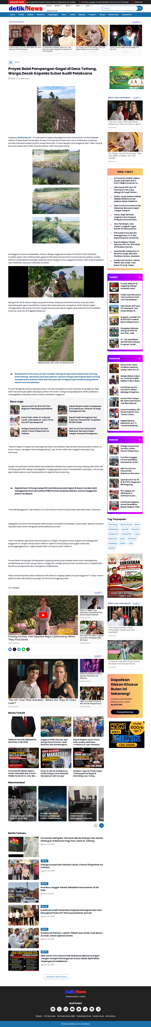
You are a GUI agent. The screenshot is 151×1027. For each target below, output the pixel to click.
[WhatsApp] (23, 649)
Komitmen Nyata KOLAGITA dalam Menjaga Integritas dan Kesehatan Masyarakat (130, 389)
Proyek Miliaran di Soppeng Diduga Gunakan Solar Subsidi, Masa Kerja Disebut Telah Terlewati (130, 286)
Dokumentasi (51, 11)
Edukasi (82, 14)
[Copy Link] (28, 649)
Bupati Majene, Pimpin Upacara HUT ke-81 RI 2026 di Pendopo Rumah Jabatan (127, 244)
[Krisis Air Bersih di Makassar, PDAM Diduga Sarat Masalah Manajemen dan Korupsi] (56, 758)
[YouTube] (72, 1009)
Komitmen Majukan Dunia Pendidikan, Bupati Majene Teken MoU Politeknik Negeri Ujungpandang (131, 504)
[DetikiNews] (75, 992)
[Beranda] (10, 62)
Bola (78, 5)
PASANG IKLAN (98, 1016)
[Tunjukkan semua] (139, 277)
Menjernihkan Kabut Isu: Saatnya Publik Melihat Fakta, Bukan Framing (131, 378)
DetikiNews (71, 1024)
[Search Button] (140, 8)
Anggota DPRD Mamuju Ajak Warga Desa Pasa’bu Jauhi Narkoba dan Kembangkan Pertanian (54, 742)
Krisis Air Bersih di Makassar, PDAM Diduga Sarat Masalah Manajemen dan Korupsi (54, 773)
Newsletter (127, 14)
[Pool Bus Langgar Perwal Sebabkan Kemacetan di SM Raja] (23, 892)
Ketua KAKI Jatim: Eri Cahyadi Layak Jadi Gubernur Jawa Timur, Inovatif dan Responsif (37, 420)
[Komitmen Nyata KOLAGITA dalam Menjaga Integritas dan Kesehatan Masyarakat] (114, 391)
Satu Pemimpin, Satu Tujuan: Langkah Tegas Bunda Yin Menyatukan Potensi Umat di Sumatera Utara (126, 226)
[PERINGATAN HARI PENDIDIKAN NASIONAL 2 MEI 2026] (23, 726)
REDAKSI (39, 1016)
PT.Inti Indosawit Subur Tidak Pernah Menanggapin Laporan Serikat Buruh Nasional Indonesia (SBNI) (81, 816)
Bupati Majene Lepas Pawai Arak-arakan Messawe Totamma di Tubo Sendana (86, 742)
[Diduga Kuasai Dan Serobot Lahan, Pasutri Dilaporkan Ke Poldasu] (15, 432)
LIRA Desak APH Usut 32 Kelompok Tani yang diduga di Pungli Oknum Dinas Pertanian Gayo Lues (127, 190)
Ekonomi (40, 14)
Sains (63, 14)
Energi (102, 14)
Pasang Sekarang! (125, 712)
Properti (92, 14)
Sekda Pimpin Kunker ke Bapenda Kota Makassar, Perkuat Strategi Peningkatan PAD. (85, 408)
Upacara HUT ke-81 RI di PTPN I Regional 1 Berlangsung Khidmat (36, 407)
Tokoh (72, 14)
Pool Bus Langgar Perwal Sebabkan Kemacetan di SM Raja (60, 2)
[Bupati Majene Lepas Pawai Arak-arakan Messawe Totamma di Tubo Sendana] (88, 726)
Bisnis (68, 5)
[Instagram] (65, 1009)
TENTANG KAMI (49, 1016)
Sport (88, 5)
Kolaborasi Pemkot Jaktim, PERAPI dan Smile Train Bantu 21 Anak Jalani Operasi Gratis (72, 934)
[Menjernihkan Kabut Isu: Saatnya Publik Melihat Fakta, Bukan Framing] (114, 379)
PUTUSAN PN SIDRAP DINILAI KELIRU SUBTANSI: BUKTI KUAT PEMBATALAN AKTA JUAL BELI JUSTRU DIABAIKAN (22, 773)
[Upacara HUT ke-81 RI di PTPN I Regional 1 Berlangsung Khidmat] (15, 409)
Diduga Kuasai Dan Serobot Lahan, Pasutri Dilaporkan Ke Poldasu (35, 431)
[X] (14, 649)
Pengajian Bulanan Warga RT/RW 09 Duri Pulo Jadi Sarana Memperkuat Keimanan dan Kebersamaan (131, 331)
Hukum (31, 14)
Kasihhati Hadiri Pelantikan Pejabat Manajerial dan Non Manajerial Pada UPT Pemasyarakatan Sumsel (71, 911)
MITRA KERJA (110, 1016)
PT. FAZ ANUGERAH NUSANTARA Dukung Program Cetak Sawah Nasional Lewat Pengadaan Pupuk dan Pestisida (130, 342)
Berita (57, 5)
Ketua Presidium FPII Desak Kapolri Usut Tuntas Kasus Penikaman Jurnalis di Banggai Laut (130, 412)
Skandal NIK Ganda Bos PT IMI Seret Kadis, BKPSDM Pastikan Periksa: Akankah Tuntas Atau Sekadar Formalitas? (126, 253)
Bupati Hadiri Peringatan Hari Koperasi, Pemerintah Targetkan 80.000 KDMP (85, 420)
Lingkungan (53, 14)
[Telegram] (19, 649)
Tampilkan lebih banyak (56, 977)
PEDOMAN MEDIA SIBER (66, 1016)
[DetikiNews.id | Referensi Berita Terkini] (25, 8)
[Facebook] (10, 649)
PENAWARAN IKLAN (84, 1016)
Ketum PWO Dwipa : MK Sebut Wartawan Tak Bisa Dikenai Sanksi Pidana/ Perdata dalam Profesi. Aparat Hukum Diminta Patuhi (130, 401)
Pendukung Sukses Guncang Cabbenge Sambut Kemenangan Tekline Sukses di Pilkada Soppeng (52, 816)
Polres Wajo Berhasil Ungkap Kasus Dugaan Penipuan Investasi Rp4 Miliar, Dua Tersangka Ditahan (125, 217)
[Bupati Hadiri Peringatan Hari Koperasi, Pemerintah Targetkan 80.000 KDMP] (62, 421)
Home (48, 5)
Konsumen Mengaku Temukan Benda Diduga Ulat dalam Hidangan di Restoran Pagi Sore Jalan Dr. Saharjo (72, 839)
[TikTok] (85, 1009)
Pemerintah (113, 14)
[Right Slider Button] (101, 825)
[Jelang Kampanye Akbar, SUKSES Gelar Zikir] (22, 803)
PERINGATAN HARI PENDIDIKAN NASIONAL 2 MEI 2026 (22, 741)
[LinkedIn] (91, 1009)
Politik (21, 14)
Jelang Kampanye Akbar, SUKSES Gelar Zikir (22, 817)
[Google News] (78, 1009)
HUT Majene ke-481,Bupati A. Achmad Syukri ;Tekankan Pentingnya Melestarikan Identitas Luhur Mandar (128, 493)
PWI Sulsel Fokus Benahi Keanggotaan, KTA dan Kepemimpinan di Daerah (126, 235)
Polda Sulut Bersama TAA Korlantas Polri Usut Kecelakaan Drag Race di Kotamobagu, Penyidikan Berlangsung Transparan (131, 297)
